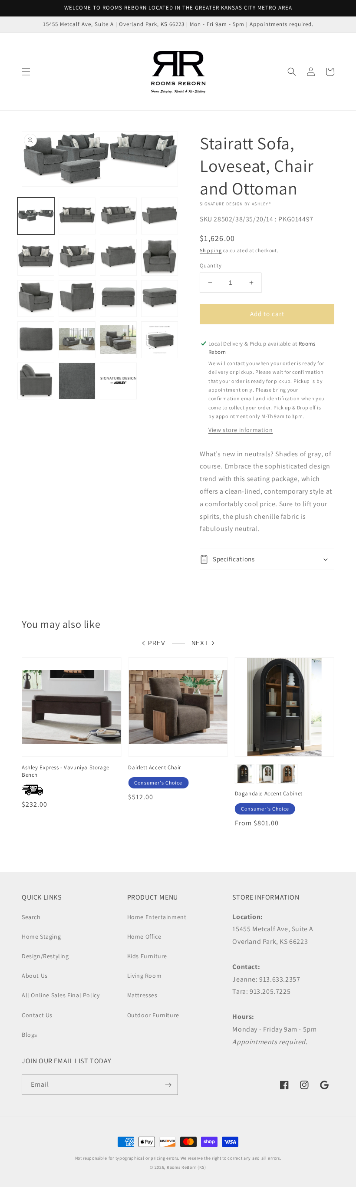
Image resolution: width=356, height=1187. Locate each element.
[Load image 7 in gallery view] (118, 257)
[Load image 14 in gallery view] (77, 339)
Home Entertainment (157, 917)
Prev (156, 643)
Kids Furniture (147, 956)
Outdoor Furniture (153, 1015)
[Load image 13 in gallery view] (35, 339)
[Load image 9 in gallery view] (35, 298)
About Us (35, 975)
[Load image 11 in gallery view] (118, 298)
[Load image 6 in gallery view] (77, 257)
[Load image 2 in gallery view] (77, 216)
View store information (240, 430)
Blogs (29, 1035)
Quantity (210, 265)
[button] (26, 71)
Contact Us (37, 1015)
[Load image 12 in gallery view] (159, 298)
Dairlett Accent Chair (154, 767)
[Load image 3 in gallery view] (118, 216)
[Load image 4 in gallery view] (159, 216)
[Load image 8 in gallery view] (159, 257)
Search (31, 917)
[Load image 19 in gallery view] (118, 381)
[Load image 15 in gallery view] (118, 339)
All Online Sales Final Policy (60, 995)
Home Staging (41, 936)
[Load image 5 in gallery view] (35, 257)
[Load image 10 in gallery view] (77, 298)
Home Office (144, 936)
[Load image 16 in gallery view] (159, 339)
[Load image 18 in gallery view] (77, 381)
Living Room (144, 975)
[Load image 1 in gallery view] (35, 216)
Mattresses (142, 995)
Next (199, 643)
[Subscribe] (168, 1085)
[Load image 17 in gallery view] (35, 381)
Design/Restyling (45, 956)
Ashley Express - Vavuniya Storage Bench (65, 771)
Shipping (211, 250)
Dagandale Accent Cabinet (269, 793)
